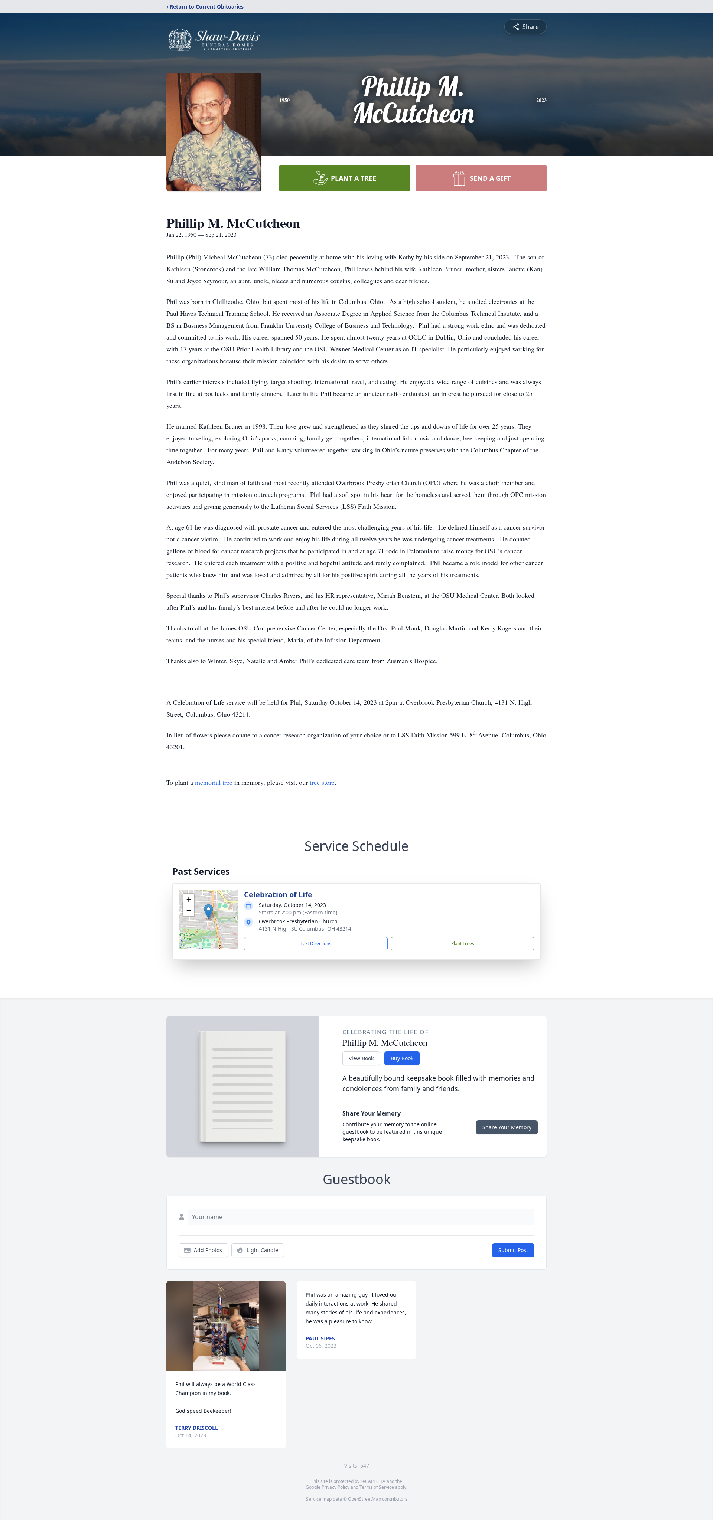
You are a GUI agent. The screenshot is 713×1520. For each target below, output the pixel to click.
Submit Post (513, 1250)
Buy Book (402, 1058)
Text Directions (315, 943)
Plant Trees (462, 943)
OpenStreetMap (364, 1499)
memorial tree (213, 782)
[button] (208, 911)
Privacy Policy (335, 1487)
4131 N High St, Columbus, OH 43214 (305, 928)
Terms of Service (376, 1487)
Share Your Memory (506, 1127)
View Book (361, 1058)
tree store (322, 782)
